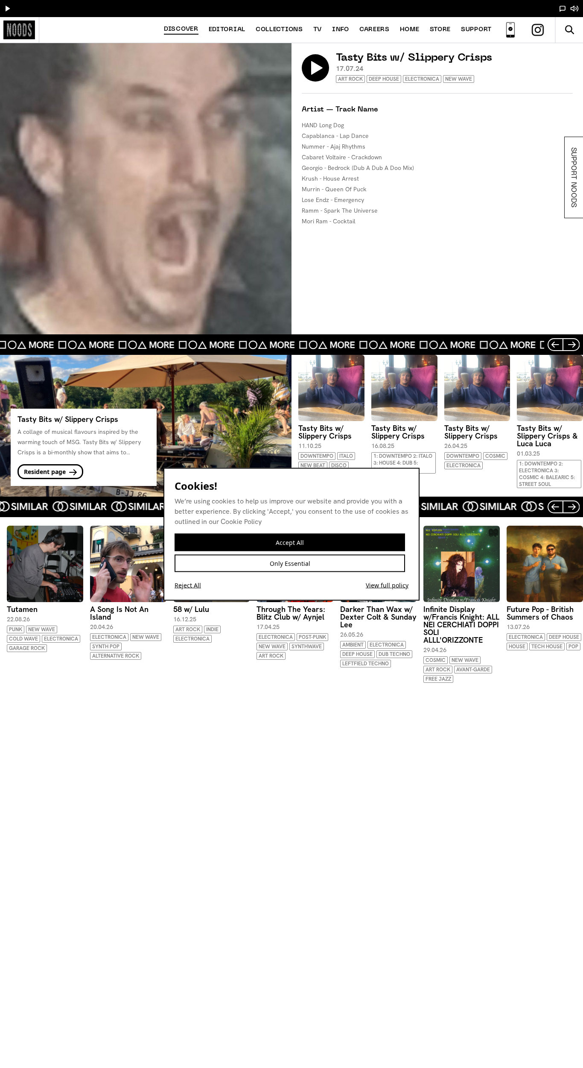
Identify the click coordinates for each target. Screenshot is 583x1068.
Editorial (227, 29)
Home (410, 29)
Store (440, 29)
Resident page (45, 472)
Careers (374, 29)
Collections (279, 29)
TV (317, 29)
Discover (181, 29)
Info (340, 29)
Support (476, 29)
